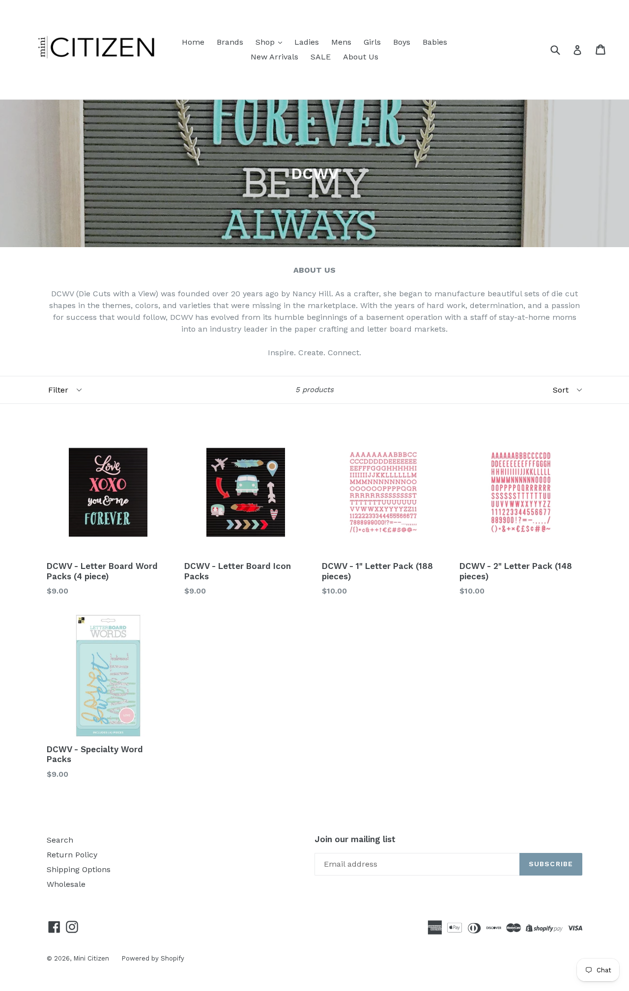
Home (193, 42)
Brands (230, 42)
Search (60, 840)
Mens (341, 42)
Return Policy (72, 854)
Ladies (306, 42)
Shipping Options (79, 869)
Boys (401, 42)
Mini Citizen (91, 958)
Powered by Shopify (152, 958)
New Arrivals (274, 56)
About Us (360, 56)
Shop (266, 42)
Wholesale (66, 884)
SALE (321, 56)
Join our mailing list (355, 839)
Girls (372, 42)
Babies (435, 42)
